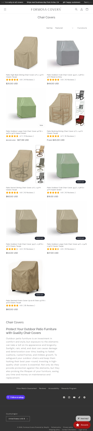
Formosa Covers (29, 427)
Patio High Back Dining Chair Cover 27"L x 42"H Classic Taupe (25, 76)
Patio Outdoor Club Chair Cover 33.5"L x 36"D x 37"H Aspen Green (65, 189)
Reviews (42, 388)
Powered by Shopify (42, 427)
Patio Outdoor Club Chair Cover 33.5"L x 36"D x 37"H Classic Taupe (24, 245)
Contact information (69, 430)
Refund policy (56, 427)
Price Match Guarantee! (27, 388)
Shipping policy (54, 430)
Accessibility (53, 388)
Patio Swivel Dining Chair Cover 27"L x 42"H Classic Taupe (23, 189)
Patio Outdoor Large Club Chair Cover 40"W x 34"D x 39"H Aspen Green (24, 132)
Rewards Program (69, 388)
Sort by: (49, 28)
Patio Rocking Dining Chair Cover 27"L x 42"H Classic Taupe (65, 132)
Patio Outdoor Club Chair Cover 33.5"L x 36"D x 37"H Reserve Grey (65, 76)
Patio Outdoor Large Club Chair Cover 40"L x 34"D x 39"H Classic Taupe (67, 245)
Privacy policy (68, 427)
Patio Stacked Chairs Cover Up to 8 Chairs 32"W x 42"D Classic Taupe (25, 302)
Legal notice (83, 430)
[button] (5, 9)
